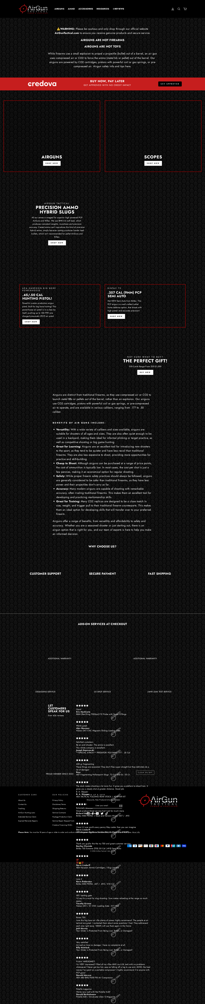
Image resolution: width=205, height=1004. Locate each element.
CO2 (145, 395)
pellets (80, 399)
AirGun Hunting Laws (26, 812)
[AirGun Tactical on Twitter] (102, 813)
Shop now (51, 163)
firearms (60, 53)
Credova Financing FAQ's (62, 825)
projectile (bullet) (115, 53)
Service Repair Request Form (63, 821)
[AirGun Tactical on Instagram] (88, 813)
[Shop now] (51, 136)
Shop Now (57, 243)
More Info (136, 832)
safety (137, 521)
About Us (21, 800)
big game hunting (103, 442)
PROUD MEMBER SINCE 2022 (60, 773)
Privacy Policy (57, 800)
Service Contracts (59, 812)
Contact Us (22, 804)
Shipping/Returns (59, 808)
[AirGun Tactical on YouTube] (97, 813)
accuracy (58, 525)
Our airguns (142, 399)
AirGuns (59, 8)
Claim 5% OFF (145, 772)
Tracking (21, 808)
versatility (104, 521)
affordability (123, 521)
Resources (103, 8)
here (127, 66)
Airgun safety (101, 66)
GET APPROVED (170, 84)
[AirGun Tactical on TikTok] (106, 813)
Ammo (71, 8)
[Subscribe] (120, 805)
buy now (145, 372)
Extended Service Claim (27, 817)
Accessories (85, 8)
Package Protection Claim (62, 817)
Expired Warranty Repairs (28, 821)
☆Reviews (118, 8)
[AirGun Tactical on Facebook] (92, 813)
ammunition (76, 467)
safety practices (101, 476)
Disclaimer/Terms (59, 804)
